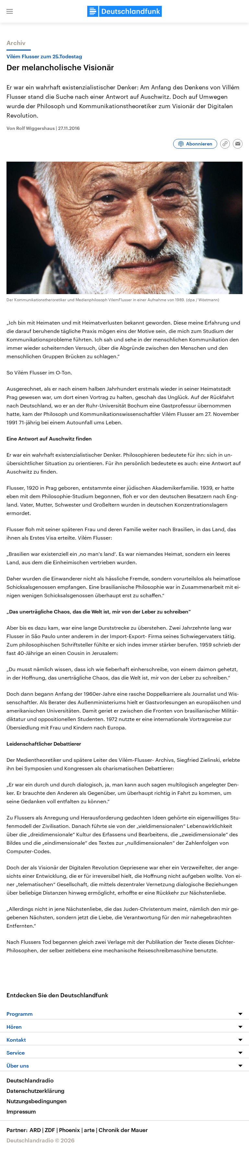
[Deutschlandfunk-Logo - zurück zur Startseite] (124, 11)
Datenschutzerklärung (35, 1090)
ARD (36, 1130)
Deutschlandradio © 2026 (40, 1140)
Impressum (21, 1111)
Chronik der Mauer (123, 1130)
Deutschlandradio (29, 1080)
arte (90, 1130)
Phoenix (71, 1130)
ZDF (51, 1130)
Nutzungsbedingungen (36, 1101)
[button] (9, 11)
